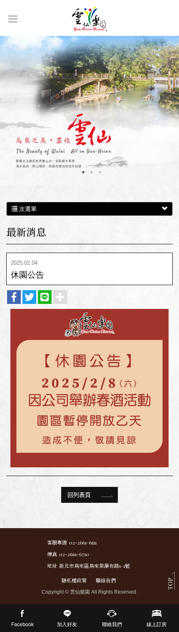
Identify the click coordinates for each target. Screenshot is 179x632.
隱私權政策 (74, 580)
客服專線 (57, 542)
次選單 (27, 209)
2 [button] (91, 172)
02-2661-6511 (83, 542)
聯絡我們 (106, 580)
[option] (89, 110)
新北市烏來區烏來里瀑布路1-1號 (94, 565)
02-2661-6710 (74, 554)
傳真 (52, 554)
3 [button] (100, 172)
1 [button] (83, 172)
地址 (52, 565)
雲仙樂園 (89, 19)
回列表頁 (79, 495)
